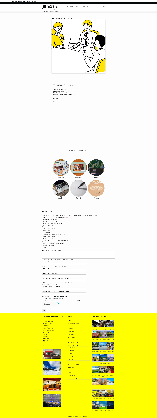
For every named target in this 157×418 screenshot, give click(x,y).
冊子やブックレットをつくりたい (50, 225)
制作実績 (71, 328)
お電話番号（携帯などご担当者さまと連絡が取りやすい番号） (55, 291)
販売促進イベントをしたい (49, 245)
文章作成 (71, 359)
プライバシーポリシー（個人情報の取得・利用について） (55, 296)
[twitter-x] (111, 3)
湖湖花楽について (72, 375)
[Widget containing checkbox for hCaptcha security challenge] (51, 304)
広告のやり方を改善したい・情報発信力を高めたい (54, 243)
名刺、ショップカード (73, 345)
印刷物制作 (71, 334)
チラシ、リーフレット (73, 342)
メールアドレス (44, 282)
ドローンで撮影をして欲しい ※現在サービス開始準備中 (55, 242)
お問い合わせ (72, 372)
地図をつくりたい (47, 230)
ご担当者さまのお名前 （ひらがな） (50, 273)
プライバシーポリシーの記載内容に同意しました (54, 298)
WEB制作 (71, 356)
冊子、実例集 (72, 337)
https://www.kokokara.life (48, 321)
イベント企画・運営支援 (74, 364)
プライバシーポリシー (73, 378)
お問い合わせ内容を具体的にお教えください (52, 250)
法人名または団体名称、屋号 (48, 261)
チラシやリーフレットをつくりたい (51, 219)
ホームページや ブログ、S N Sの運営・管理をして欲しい (56, 240)
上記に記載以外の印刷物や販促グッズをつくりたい (54, 234)
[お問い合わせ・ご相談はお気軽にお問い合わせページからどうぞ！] (78, 1)
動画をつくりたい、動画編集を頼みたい (52, 236)
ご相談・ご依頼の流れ (73, 326)
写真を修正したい (47, 232)
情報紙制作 (71, 331)
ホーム (70, 320)
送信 (44, 310)
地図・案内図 (72, 347)
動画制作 (71, 353)
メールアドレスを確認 (68, 282)
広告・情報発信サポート (74, 323)
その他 (44, 247)
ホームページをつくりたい (49, 238)
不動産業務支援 (72, 367)
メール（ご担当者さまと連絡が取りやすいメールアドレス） (55, 278)
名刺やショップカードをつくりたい (51, 227)
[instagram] (113, 3)
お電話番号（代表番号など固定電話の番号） (52, 286)
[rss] (114, 3)
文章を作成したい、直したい (49, 228)
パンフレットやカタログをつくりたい (51, 221)
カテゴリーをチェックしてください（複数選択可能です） (55, 217)
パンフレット (72, 340)
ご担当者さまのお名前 (47, 268)
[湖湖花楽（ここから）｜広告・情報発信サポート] (50, 7)
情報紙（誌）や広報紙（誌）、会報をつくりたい (54, 223)
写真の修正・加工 (72, 350)
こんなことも (72, 361)
